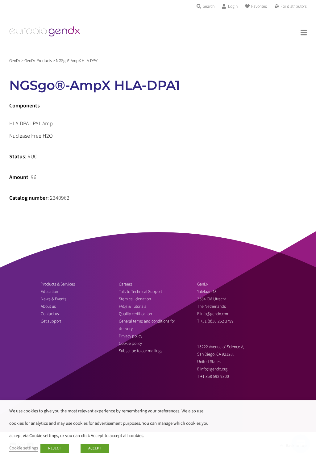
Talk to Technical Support (140, 292)
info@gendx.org (213, 369)
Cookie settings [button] (23, 448)
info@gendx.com (214, 314)
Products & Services (58, 284)
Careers (125, 284)
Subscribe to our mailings (140, 351)
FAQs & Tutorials (132, 306)
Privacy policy (130, 336)
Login (233, 6)
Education (49, 292)
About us (48, 306)
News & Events (53, 299)
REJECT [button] (54, 448)
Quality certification (135, 314)
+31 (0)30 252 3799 (217, 321)
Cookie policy (130, 343)
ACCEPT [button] (94, 448)
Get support (51, 321)
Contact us (50, 314)
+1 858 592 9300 (214, 376)
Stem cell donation (135, 299)
